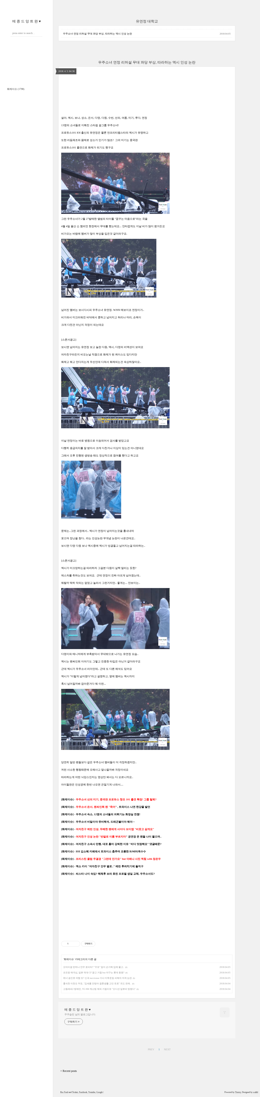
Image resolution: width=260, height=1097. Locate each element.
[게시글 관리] (76, 943)
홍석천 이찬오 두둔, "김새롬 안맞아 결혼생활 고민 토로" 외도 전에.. (97, 983)
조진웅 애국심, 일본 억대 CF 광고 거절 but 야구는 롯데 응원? (93, 972)
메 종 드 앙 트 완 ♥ (26, 21)
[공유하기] (72, 943)
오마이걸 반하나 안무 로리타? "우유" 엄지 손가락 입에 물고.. (93, 967)
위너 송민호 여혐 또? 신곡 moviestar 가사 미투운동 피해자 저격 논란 (97, 978)
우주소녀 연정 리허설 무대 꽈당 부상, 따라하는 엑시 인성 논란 (97, 33)
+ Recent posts (68, 1070)
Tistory (238, 1092)
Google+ (100, 1092)
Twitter (75, 1092)
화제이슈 (15, 89)
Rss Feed (64, 1092)
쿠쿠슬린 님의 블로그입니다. (80, 1014)
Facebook (83, 1092)
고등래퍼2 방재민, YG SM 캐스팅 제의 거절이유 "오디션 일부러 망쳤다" (99, 989)
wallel (255, 1092)
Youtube (91, 1092)
